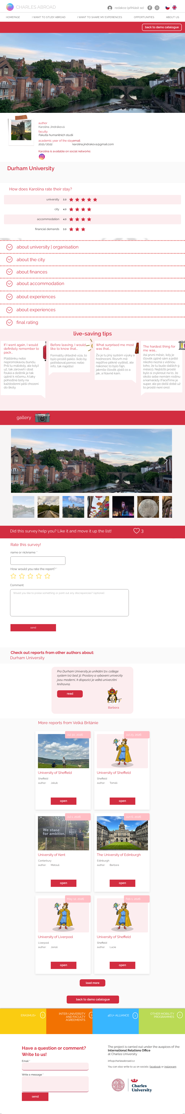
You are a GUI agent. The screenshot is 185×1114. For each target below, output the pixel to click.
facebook (155, 1066)
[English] (174, 7)
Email (25, 1061)
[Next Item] (166, 460)
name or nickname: (23, 552)
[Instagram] (157, 7)
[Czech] (167, 7)
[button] (48, 17)
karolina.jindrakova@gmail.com (93, 144)
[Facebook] (149, 7)
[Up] (9, 247)
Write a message (32, 1074)
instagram (170, 1066)
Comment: (17, 585)
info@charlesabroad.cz (121, 1060)
